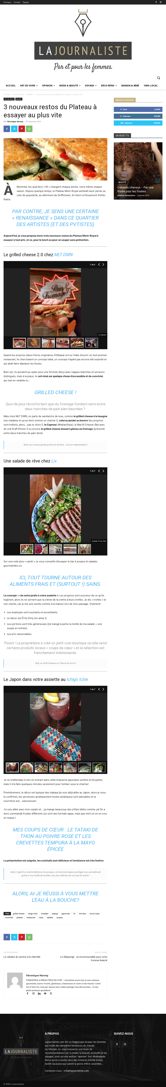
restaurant (30, 917)
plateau (20, 917)
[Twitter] (14, 129)
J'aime (157, 109)
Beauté (122, 182)
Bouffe (30, 94)
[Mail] (46, 994)
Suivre (157, 116)
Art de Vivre (18, 94)
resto (41, 917)
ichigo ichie (32, 913)
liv (74, 913)
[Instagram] (160, 2)
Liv (54, 461)
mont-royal (94, 913)
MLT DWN (63, 254)
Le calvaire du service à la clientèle (22, 956)
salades (50, 917)
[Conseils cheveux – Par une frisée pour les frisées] (138, 171)
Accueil (7, 94)
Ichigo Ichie (77, 679)
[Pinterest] (21, 129)
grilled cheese (18, 913)
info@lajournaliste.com (76, 1070)
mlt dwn (82, 913)
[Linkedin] (41, 994)
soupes (60, 917)
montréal (9, 917)
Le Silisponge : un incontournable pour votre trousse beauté (83, 958)
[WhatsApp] (29, 129)
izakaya (55, 913)
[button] (158, 78)
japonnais (66, 913)
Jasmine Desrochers (126, 195)
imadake (44, 913)
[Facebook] (156, 2)
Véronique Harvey (15, 121)
